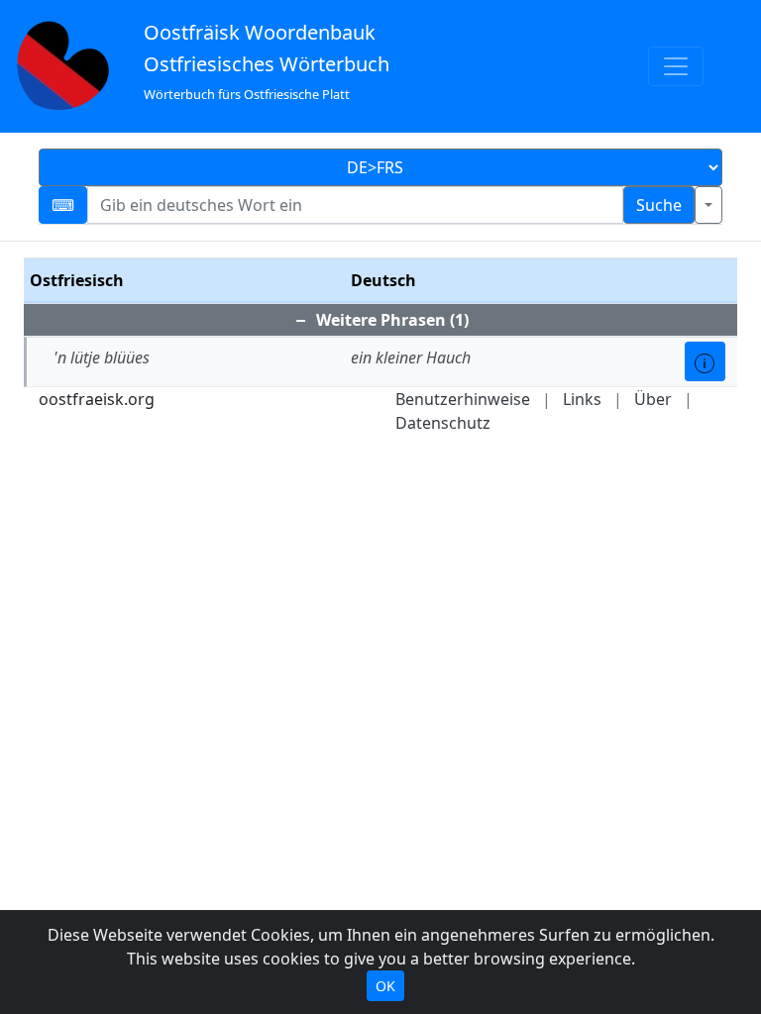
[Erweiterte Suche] (708, 205)
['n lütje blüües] (705, 361)
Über (653, 399)
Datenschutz (442, 423)
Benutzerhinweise (462, 399)
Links (582, 399)
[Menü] (676, 66)
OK (385, 985)
